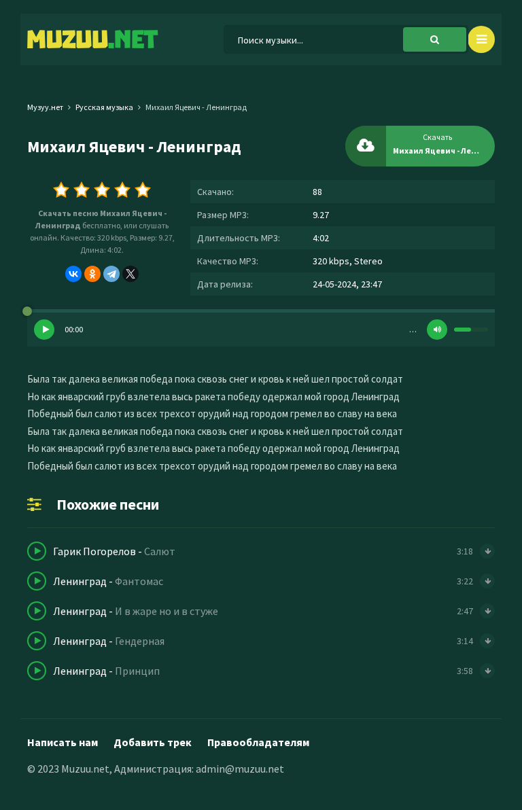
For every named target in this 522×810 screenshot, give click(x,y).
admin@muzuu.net (240, 768)
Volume (437, 329)
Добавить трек (153, 742)
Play (44, 329)
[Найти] (434, 39)
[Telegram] (111, 274)
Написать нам (62, 742)
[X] (130, 274)
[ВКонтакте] (73, 274)
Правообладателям (258, 742)
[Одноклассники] (92, 274)
